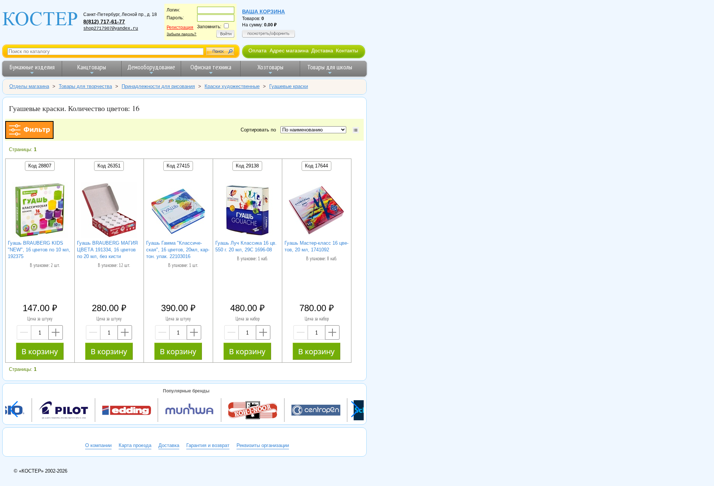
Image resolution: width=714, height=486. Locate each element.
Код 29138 (247, 166)
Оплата (257, 50)
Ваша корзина (263, 11)
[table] (356, 130)
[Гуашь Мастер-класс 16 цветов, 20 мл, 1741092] (316, 211)
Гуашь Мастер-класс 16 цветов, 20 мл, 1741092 (316, 246)
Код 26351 (108, 166)
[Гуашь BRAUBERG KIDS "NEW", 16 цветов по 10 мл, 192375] (40, 211)
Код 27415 (178, 166)
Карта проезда (135, 445)
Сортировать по (260, 130)
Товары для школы (329, 67)
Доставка (322, 50)
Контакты (347, 50)
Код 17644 (316, 166)
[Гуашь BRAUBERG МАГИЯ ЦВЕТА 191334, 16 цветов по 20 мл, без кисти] (109, 211)
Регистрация (180, 27)
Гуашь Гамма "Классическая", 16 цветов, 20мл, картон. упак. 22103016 (177, 249)
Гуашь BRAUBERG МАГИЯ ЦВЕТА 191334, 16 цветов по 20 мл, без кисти (107, 249)
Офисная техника (210, 67)
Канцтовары (91, 67)
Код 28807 (39, 166)
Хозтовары (270, 67)
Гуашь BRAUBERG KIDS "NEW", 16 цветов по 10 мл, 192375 (39, 249)
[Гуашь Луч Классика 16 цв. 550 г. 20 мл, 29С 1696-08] (247, 211)
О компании (98, 445)
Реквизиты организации (263, 445)
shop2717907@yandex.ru (110, 28)
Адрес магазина (289, 50)
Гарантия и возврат (207, 445)
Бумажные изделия (32, 67)
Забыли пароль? (181, 34)
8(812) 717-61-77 (104, 22)
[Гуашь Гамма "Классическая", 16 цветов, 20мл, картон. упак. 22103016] (178, 211)
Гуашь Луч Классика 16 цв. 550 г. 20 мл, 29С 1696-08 (246, 246)
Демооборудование (151, 67)
